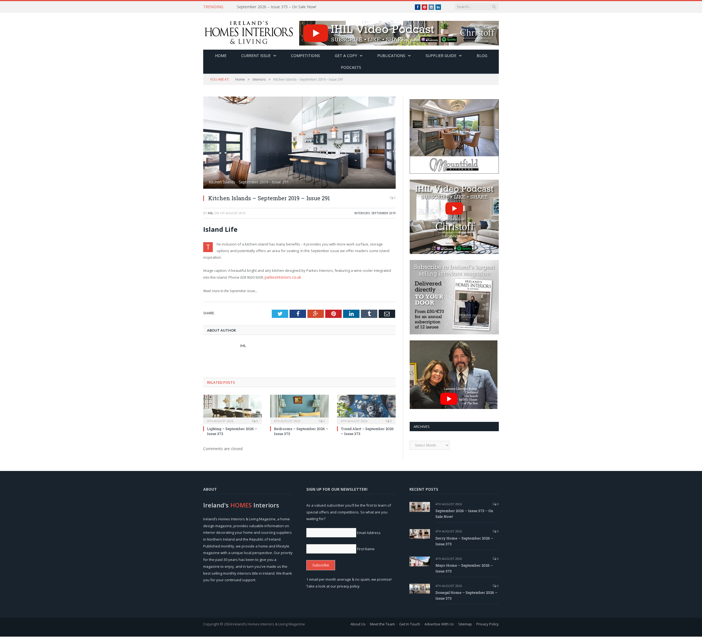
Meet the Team (382, 624)
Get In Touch (409, 624)
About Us (358, 624)
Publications (391, 55)
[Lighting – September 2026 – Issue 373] (232, 408)
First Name (366, 548)
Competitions (305, 55)
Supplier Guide (441, 55)
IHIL (210, 213)
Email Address (369, 532)
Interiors (362, 213)
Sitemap (465, 624)
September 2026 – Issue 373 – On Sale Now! (464, 513)
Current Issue (256, 55)
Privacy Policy (487, 624)
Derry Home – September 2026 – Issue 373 (275, 6)
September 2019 (383, 213)
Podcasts (351, 67)
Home (221, 55)
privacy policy (348, 586)
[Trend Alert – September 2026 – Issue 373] (366, 408)
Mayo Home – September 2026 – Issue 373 (464, 568)
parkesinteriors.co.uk (282, 277)
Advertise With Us (439, 624)
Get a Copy (346, 55)
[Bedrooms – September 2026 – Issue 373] (299, 408)
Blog (482, 55)
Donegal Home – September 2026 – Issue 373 (466, 595)
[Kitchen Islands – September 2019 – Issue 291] (299, 143)
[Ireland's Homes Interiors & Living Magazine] (248, 31)
